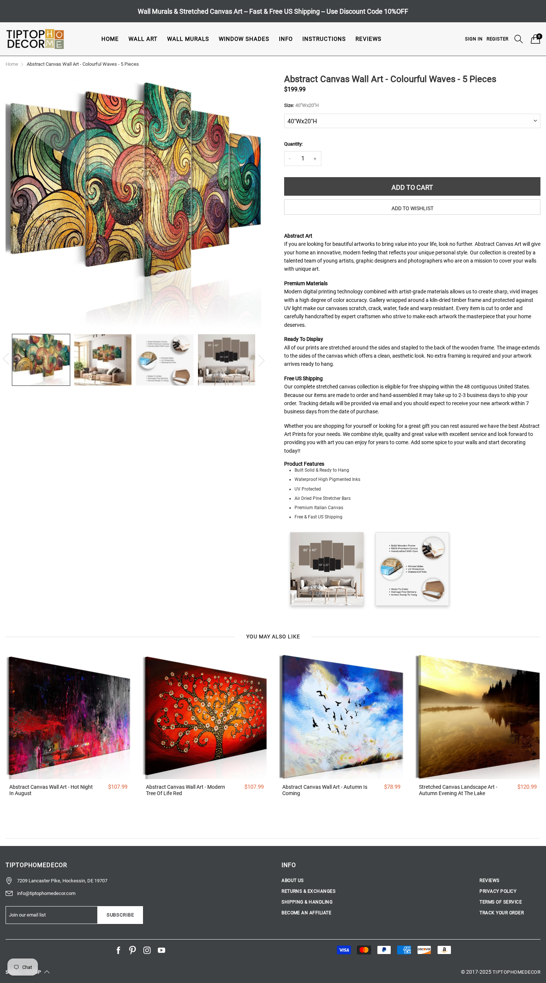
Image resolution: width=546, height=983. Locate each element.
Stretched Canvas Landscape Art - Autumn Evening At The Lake (458, 790)
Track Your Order (502, 912)
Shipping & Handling (307, 902)
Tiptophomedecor (516, 972)
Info (286, 39)
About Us (293, 880)
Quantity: (293, 144)
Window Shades (244, 39)
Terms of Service (501, 902)
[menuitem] (110, 39)
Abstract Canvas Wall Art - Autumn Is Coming (324, 790)
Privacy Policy (498, 891)
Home (110, 39)
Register (497, 39)
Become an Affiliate (306, 912)
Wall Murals (188, 39)
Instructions (324, 39)
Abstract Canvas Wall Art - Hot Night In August (51, 790)
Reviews (368, 39)
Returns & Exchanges (308, 891)
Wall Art (143, 39)
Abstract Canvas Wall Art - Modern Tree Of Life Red (185, 790)
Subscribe (120, 915)
